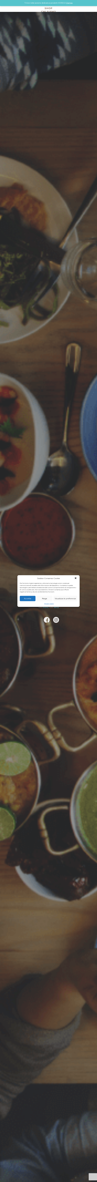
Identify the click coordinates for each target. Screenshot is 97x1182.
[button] (75, 578)
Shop (48, 8)
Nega (44, 598)
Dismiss (69, 3)
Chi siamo (48, 11)
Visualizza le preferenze (65, 598)
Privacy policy (49, 604)
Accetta (27, 598)
